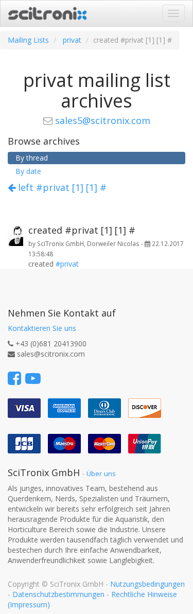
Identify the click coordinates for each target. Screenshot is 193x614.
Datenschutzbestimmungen (58, 594)
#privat (67, 264)
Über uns (101, 473)
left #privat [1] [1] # (61, 187)
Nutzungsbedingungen (147, 584)
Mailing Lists (28, 40)
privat (72, 40)
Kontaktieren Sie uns (42, 328)
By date (28, 171)
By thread (31, 158)
